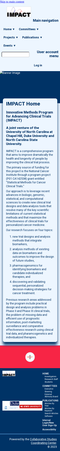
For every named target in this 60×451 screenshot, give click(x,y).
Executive (49, 389)
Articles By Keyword (49, 409)
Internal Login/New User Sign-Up (49, 423)
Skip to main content (12, 1)
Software (48, 416)
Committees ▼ (29, 29)
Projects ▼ (11, 37)
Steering (48, 391)
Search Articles (51, 413)
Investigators (50, 376)
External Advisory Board (51, 395)
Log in (38, 65)
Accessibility (49, 429)
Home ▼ (9, 29)
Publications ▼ (32, 37)
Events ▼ (10, 45)
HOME (45, 373)
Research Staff (51, 379)
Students (49, 382)
